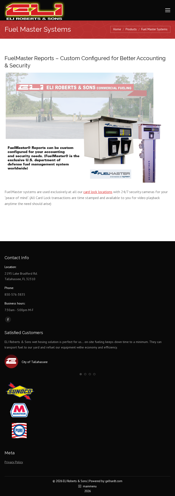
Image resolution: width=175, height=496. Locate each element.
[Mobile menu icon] (167, 10)
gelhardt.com (113, 481)
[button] (81, 374)
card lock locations (97, 191)
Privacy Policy (14, 462)
